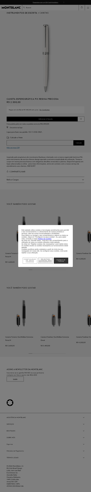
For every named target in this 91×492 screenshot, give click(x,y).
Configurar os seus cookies (30, 260)
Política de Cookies (44, 239)
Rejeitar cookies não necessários (45, 260)
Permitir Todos (61, 260)
